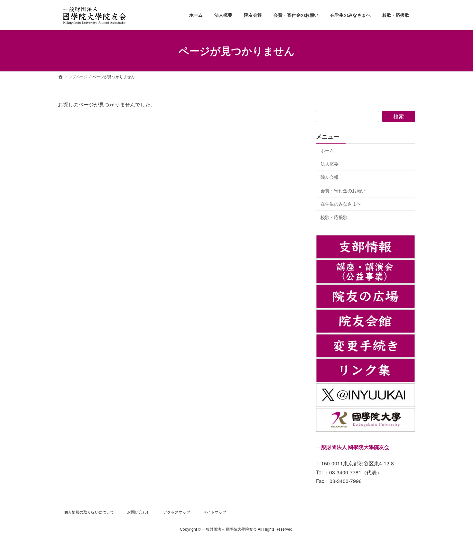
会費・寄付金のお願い (343, 190)
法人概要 (329, 163)
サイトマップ (214, 512)
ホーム (327, 150)
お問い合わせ (138, 512)
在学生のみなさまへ (340, 203)
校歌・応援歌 (334, 217)
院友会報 (329, 177)
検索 (399, 116)
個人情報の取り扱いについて (89, 512)
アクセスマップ (176, 512)
